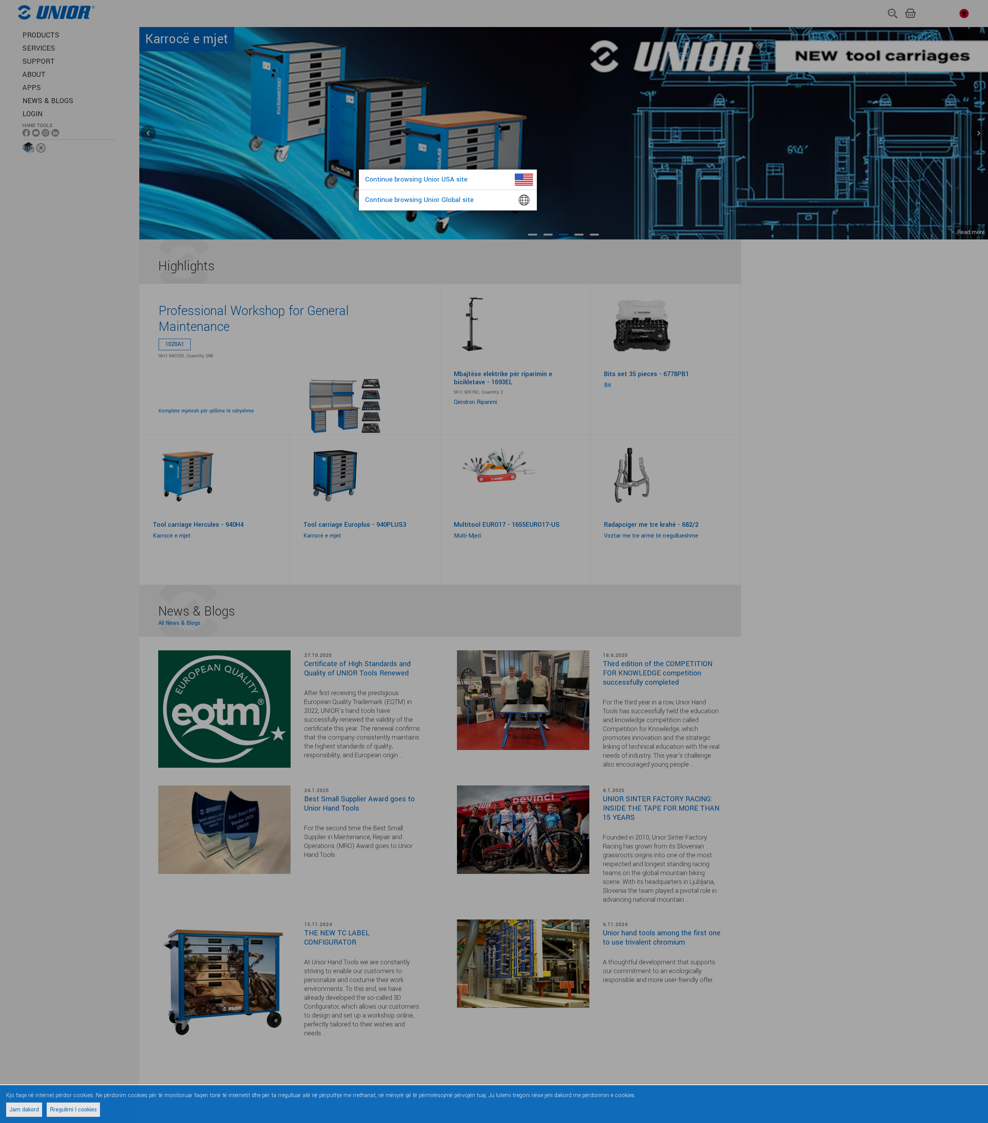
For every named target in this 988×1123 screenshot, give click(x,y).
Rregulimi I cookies (73, 1110)
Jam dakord (24, 1110)
